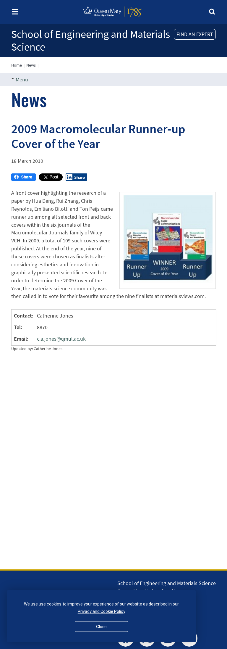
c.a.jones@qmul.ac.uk (61, 338)
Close (101, 626)
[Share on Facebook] (23, 179)
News (31, 65)
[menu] (15, 13)
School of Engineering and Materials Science (90, 41)
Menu (22, 79)
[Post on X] (51, 179)
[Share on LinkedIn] (76, 179)
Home (16, 65)
